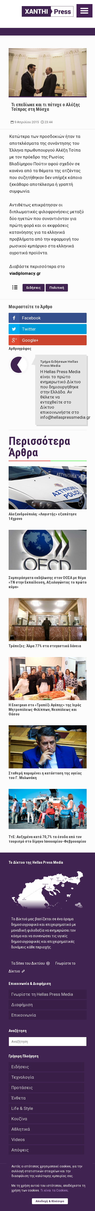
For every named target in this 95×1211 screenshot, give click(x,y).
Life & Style (22, 1108)
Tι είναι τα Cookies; (54, 1190)
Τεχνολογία (22, 1077)
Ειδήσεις (33, 288)
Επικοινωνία (23, 1015)
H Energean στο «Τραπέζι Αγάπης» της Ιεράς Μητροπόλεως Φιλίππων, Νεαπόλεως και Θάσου (45, 709)
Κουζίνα (19, 1118)
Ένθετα (18, 1097)
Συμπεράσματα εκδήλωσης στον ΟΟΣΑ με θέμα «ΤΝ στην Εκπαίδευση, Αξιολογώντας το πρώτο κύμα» (48, 582)
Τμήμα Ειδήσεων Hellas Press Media (59, 364)
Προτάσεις (22, 1087)
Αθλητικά (20, 1129)
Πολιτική (56, 288)
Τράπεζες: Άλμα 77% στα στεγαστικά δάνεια (45, 646)
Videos (18, 1139)
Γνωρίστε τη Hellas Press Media (42, 994)
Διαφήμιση (22, 1004)
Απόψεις (20, 1149)
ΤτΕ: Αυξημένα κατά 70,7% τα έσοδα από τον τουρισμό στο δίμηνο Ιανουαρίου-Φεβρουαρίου (47, 839)
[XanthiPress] (47, 11)
